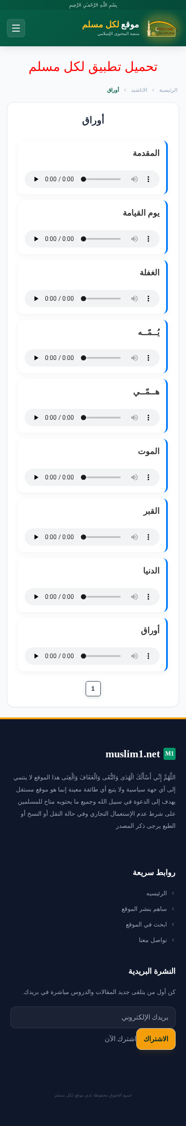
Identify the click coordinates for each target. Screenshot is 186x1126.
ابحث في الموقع (146, 924)
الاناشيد (139, 90)
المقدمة (146, 153)
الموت (149, 451)
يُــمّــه (149, 332)
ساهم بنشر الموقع (144, 908)
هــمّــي (146, 391)
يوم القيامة (141, 212)
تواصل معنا (153, 939)
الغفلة (150, 272)
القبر (152, 510)
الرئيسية (168, 90)
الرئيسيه (156, 893)
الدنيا (151, 570)
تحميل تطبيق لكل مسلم (93, 66)
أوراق (150, 630)
